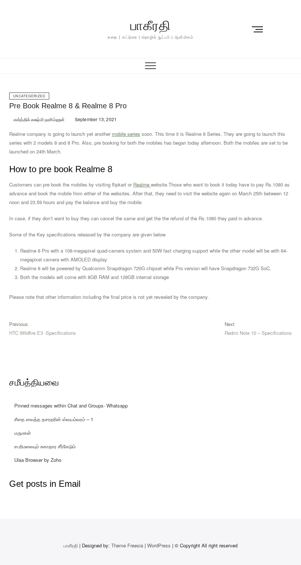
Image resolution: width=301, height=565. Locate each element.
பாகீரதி (150, 25)
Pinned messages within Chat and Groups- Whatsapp (71, 405)
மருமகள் (22, 432)
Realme (142, 184)
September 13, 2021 (95, 119)
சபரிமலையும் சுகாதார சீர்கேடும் (45, 446)
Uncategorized (29, 96)
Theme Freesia (127, 545)
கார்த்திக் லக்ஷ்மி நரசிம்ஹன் (38, 119)
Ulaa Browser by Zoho (37, 459)
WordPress (159, 545)
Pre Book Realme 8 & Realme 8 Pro (68, 106)
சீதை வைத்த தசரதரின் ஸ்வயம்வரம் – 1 (53, 419)
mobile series (126, 133)
